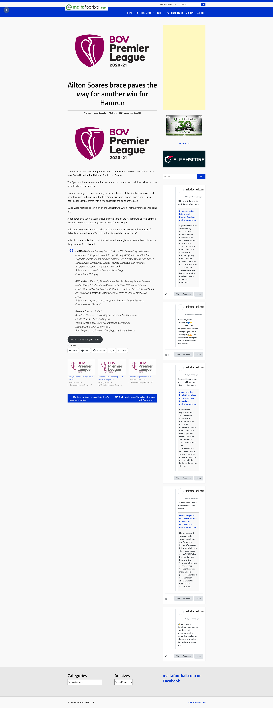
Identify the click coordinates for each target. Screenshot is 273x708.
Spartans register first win (140, 376)
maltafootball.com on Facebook (182, 678)
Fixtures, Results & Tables (150, 13)
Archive (190, 13)
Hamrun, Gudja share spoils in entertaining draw (110, 378)
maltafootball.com (168, 4)
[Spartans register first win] (142, 367)
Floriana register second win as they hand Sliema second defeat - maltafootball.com (188, 521)
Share (199, 294)
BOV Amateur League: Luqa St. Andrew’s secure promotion (89, 398)
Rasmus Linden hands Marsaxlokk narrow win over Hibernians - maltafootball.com (187, 398)
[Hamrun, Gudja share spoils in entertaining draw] (112, 367)
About (200, 13)
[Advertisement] (184, 67)
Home (130, 13)
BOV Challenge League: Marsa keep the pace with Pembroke (135, 398)
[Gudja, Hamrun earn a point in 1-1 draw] (81, 367)
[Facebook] (6, 10)
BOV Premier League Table (85, 339)
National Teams (175, 13)
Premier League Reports (95, 112)
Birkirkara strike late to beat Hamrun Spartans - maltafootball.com (188, 215)
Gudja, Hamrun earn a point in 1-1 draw (81, 378)
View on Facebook (183, 294)
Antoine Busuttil (133, 112)
